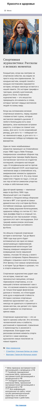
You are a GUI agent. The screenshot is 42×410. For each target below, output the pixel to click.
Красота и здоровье (21, 3)
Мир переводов (13, 348)
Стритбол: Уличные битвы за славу (22, 351)
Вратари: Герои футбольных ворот (21, 354)
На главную (21, 405)
